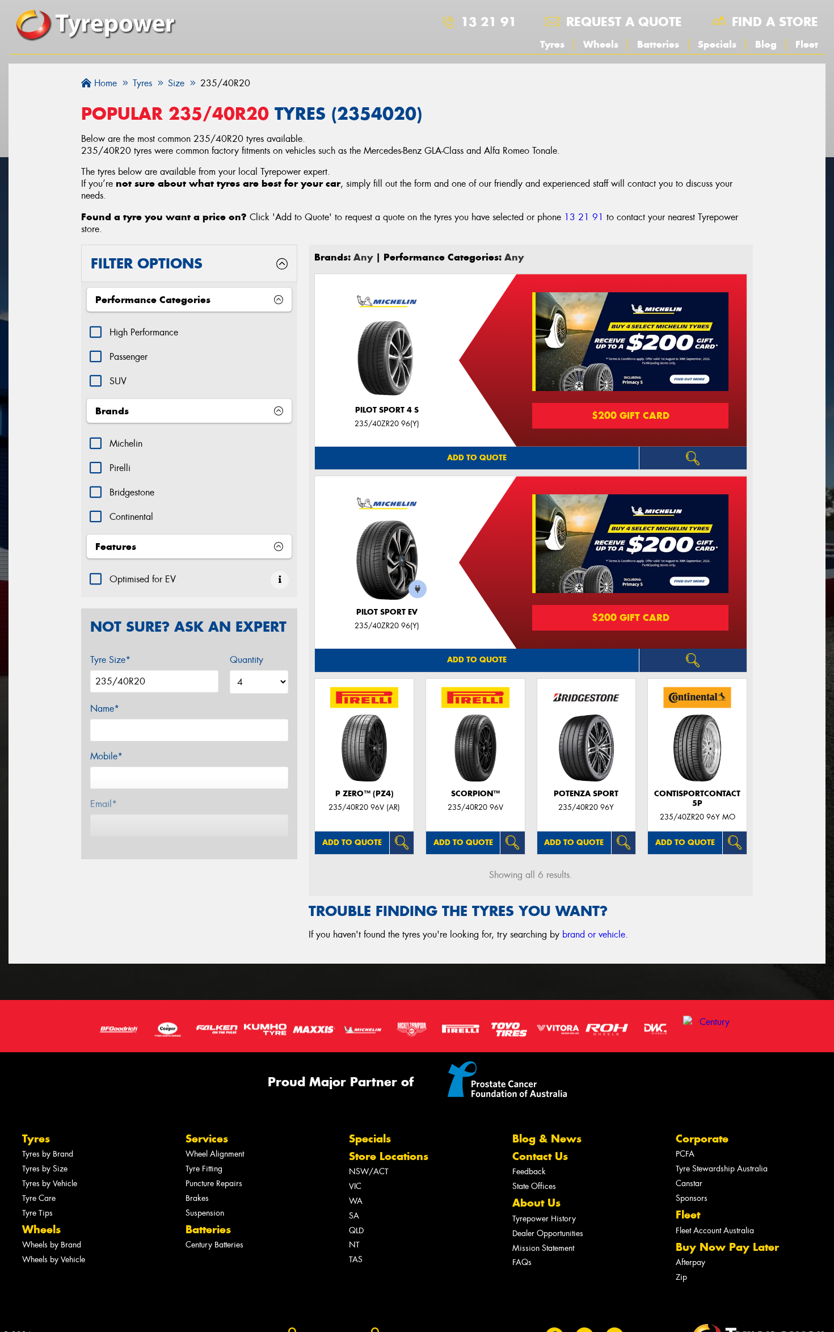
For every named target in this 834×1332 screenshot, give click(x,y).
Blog (766, 44)
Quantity (246, 660)
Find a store (775, 22)
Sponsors (691, 1198)
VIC (355, 1186)
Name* (104, 709)
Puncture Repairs (214, 1183)
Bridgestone (131, 492)
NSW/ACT (369, 1171)
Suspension (205, 1213)
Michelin (125, 443)
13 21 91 (488, 22)
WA (356, 1201)
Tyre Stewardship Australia (722, 1168)
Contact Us (540, 1156)
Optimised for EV (142, 579)
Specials (717, 44)
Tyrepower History (544, 1218)
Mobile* (106, 756)
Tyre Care (39, 1198)
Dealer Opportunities (547, 1233)
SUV (118, 381)
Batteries (658, 44)
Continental (131, 517)
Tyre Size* (110, 660)
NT (354, 1244)
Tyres (552, 44)
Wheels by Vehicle (53, 1259)
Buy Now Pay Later (727, 1247)
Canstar (689, 1183)
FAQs (522, 1262)
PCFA (685, 1154)
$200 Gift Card (630, 415)
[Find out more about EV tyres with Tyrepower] (280, 580)
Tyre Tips (37, 1213)
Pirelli (119, 468)
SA (354, 1216)
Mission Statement (543, 1248)
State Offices (534, 1186)
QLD (356, 1230)
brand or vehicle (593, 934)
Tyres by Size (45, 1168)
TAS (356, 1259)
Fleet (806, 44)
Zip (681, 1277)
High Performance (143, 332)
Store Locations (388, 1156)
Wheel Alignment (215, 1154)
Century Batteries (214, 1244)
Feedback (529, 1171)
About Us (536, 1202)
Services (207, 1138)
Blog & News (547, 1138)
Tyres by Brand (47, 1154)
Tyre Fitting (204, 1168)
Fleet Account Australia (715, 1230)
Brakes (197, 1198)
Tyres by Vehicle (49, 1183)
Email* (103, 804)
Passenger (128, 357)
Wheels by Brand (51, 1244)
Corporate (702, 1138)
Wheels (600, 44)
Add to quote (477, 458)
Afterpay (690, 1262)
